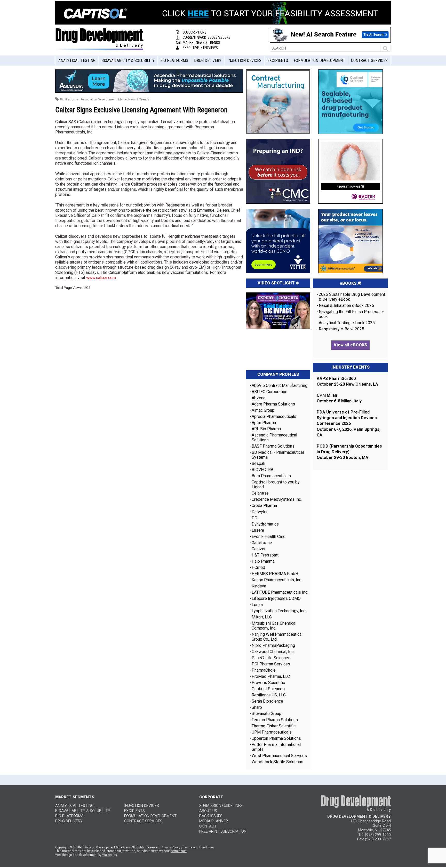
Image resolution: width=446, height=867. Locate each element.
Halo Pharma (263, 561)
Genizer (259, 548)
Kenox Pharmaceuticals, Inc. (277, 579)
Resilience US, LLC (269, 695)
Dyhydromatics (265, 524)
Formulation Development (319, 60)
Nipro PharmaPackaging (273, 645)
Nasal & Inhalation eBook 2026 (346, 305)
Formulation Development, (99, 99)
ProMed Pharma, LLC (271, 676)
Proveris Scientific (268, 682)
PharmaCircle (264, 670)
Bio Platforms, (69, 99)
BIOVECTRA (262, 469)
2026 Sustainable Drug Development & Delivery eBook (352, 297)
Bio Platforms (174, 60)
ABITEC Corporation (269, 391)
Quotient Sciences (268, 688)
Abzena (258, 397)
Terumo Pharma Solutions (275, 719)
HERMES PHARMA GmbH (275, 573)
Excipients (277, 60)
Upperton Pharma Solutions (277, 738)
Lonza (257, 604)
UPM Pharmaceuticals (272, 732)
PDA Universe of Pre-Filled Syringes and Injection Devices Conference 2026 (347, 418)
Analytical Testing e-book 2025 (347, 322)
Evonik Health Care (268, 536)
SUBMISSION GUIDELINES (221, 805)
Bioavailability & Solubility (128, 60)
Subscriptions (194, 32)
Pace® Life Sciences (271, 657)
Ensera (258, 530)
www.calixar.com (101, 277)
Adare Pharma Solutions (273, 404)
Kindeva (259, 586)
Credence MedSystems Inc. (277, 499)
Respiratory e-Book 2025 (341, 329)
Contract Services (369, 60)
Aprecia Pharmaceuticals (274, 416)
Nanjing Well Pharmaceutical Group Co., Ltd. (277, 637)
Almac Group (263, 410)
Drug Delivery (207, 60)
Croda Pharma (264, 505)
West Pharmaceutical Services (279, 755)
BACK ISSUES (210, 816)
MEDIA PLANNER (213, 821)
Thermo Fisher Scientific (274, 725)
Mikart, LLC (262, 617)
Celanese (260, 493)
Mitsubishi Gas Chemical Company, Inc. (274, 626)
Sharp (257, 707)
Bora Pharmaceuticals (271, 475)
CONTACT (208, 826)
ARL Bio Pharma (266, 428)
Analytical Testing (76, 60)
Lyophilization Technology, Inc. (279, 610)
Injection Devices (244, 60)
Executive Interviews (200, 48)
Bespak (258, 463)
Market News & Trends (201, 43)
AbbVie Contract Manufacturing (279, 385)
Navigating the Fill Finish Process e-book (351, 314)
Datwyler (260, 511)
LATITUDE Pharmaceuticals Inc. (280, 592)
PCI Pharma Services (271, 664)
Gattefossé (262, 542)
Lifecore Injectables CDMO (276, 598)
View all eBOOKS (350, 345)
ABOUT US (208, 810)
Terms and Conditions (199, 847)
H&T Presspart (265, 555)
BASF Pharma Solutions (273, 446)
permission (179, 851)
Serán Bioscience (267, 701)
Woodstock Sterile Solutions (277, 761)
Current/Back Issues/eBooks (206, 37)
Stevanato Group (266, 713)
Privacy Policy (170, 847)
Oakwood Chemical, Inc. (273, 651)
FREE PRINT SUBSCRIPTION (222, 831)
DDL (256, 517)
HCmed (258, 567)
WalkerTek (109, 855)
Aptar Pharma (264, 422)
